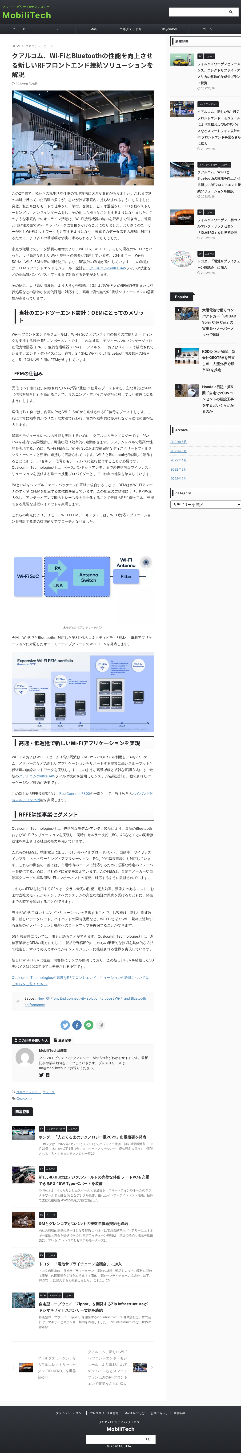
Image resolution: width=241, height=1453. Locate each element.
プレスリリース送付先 (104, 1413)
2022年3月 (178, 469)
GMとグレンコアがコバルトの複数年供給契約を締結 (83, 1223)
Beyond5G (169, 29)
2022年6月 (178, 442)
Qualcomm (24, 1098)
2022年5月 (178, 451)
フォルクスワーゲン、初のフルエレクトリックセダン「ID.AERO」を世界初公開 (218, 226)
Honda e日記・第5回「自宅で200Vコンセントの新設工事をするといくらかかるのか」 (218, 399)
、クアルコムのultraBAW (106, 268)
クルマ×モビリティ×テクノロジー (120, 1422)
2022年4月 (178, 460)
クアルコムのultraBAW (37, 776)
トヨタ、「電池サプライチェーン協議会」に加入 (80, 1263)
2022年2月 (178, 478)
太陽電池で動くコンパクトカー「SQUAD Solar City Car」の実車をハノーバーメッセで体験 (219, 322)
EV (57, 29)
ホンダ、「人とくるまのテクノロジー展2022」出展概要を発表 (92, 1137)
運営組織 (179, 1413)
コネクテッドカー (132, 29)
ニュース (19, 29)
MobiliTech (27, 15)
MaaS (94, 29)
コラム (207, 29)
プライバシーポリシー (70, 1413)
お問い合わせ (159, 1413)
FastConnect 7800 (74, 793)
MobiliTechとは (135, 1413)
